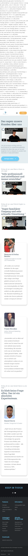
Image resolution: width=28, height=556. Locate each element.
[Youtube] (15, 492)
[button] (17, 113)
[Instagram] (12, 492)
